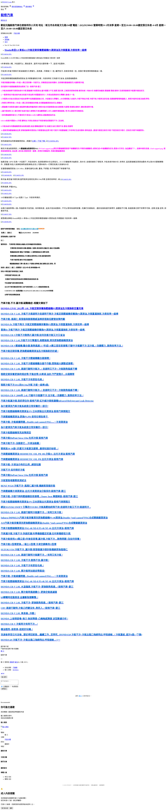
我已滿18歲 (5, 808)
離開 (11, 808)
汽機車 (15, 667)
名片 (6, 42)
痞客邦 (12, 662)
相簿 (6, 37)
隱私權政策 (94, 785)
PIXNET (69, 785)
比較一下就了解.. (39, 141)
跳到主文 (4, 20)
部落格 (7, 39)
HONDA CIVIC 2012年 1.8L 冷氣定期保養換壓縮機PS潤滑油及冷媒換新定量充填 (42, 308)
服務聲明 (101, 785)
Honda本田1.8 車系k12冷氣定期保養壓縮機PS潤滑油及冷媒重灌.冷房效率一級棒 (46, 50)
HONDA (16, 670)
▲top (2, 673)
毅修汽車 (7, 15)
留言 (16, 662)
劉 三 (2, 651)
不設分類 (17, 33)
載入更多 (4, 677)
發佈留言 (4, 689)
